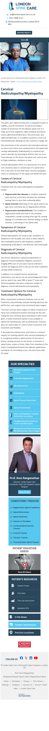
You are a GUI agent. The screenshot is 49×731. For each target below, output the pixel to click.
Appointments (24, 32)
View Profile (24, 492)
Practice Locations (24, 632)
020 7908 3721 (16, 18)
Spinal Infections (20, 516)
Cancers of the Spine (22, 521)
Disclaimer (16, 681)
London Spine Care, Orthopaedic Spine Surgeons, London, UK (23, 78)
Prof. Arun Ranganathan (24, 478)
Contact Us (27, 684)
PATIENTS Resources (24, 579)
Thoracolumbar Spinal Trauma (26, 542)
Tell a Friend (38, 681)
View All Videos (24, 572)
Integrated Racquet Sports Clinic (16, 676)
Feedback (16, 684)
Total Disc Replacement (24, 378)
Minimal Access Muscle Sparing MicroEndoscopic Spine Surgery (27, 429)
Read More (35, 58)
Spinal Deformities (21, 512)
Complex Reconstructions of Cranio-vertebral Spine (26, 422)
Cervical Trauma (20, 533)
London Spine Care (28, 688)
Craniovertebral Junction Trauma (23, 527)
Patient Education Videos (24, 550)
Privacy (27, 681)
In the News (21, 617)
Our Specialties (22, 364)
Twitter (26, 658)
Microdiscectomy (21, 385)
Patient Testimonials (25, 625)
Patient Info (5, 81)
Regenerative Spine (38, 676)
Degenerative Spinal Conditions (26, 507)
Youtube (36, 658)
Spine (13, 81)
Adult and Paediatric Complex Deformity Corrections (26, 415)
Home (6, 681)
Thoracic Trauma (20, 537)
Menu (23, 39)
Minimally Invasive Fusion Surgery (25, 371)
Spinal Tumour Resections (25, 400)
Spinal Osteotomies (22, 407)
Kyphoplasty (19, 393)
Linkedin (31, 658)
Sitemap (5, 684)
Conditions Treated (25, 501)
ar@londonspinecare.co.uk (22, 14)
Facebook (21, 658)
